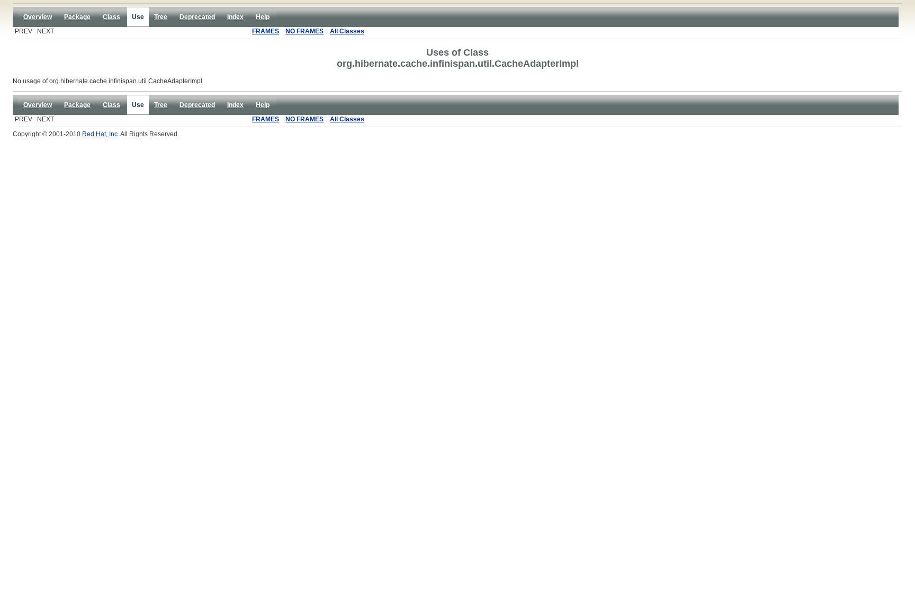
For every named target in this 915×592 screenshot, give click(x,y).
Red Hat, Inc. (100, 134)
